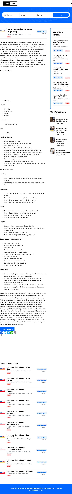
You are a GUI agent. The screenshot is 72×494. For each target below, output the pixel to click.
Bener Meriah (28, 382)
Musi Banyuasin (56, 87)
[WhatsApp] (11, 332)
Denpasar (55, 100)
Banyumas (27, 415)
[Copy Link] (15, 332)
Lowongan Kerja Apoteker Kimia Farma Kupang (60, 69)
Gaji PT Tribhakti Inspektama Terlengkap (61, 141)
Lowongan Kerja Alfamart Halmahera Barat (16, 423)
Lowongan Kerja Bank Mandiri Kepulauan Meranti (60, 42)
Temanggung (28, 393)
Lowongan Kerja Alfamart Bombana (20, 471)
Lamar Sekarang (7, 329)
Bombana (27, 473)
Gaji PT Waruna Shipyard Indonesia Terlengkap (62, 130)
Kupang (54, 75)
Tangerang (28, 34)
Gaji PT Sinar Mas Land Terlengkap (62, 120)
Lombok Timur (28, 464)
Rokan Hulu (27, 371)
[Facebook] (1, 332)
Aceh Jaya (27, 404)
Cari (60, 15)
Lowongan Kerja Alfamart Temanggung (16, 390)
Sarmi (54, 60)
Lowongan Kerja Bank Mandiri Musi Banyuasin (61, 83)
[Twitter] (5, 332)
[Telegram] (8, 332)
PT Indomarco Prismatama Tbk (15, 34)
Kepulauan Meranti (57, 48)
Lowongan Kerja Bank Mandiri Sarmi (60, 56)
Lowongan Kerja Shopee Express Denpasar (61, 96)
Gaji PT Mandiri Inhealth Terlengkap (63, 151)
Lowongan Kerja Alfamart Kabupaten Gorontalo (16, 448)
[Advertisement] (23, 86)
